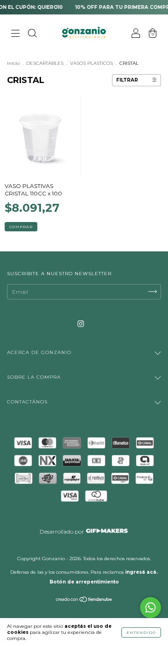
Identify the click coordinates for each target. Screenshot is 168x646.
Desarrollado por (62, 531)
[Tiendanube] (84, 600)
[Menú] (15, 34)
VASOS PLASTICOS (91, 63)
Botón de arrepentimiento (84, 582)
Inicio (13, 63)
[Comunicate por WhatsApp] (150, 607)
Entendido (141, 632)
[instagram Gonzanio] (80, 323)
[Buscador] (32, 34)
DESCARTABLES (44, 63)
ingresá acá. (141, 572)
